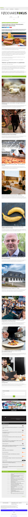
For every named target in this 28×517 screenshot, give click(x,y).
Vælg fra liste (14, 514)
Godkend (14, 510)
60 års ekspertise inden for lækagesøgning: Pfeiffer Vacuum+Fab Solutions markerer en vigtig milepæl (12, 441)
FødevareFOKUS (14, 13)
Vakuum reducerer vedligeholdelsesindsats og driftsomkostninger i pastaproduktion (13, 467)
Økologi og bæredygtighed (15, 22)
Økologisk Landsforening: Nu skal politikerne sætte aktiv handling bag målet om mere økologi (13, 134)
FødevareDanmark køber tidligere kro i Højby (10, 288)
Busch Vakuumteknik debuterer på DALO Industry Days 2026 (11, 436)
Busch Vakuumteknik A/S (5, 452)
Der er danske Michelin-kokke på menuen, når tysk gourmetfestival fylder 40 (11, 351)
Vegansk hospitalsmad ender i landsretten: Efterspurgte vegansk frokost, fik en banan (12, 227)
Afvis (14, 512)
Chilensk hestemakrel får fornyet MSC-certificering (16, 488)
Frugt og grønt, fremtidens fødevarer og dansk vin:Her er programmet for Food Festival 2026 (13, 321)
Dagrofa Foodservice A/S (5, 425)
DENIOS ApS (3, 448)
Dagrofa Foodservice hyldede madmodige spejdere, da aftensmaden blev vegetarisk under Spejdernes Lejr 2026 (13, 446)
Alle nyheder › (23, 496)
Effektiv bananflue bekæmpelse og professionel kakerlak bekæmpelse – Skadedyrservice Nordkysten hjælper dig (13, 462)
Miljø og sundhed (4, 22)
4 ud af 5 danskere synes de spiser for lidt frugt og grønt (17, 493)
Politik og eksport (8, 22)
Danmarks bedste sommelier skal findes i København (12, 194)
